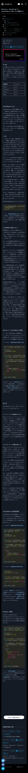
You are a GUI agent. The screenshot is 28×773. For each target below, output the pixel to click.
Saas (12, 731)
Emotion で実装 (7, 34)
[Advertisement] (14, 699)
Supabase (7, 733)
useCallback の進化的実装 (10, 32)
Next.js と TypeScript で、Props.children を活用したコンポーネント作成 (13, 758)
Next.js (7, 46)
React (22, 46)
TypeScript (14, 46)
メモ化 (7, 20)
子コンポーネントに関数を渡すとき (14, 30)
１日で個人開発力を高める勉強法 (11, 736)
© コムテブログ (8, 766)
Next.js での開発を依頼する (14, 717)
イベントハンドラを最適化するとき (14, 28)
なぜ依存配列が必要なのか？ (12, 22)
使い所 (5, 26)
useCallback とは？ (9, 18)
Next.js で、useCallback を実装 (11, 24)
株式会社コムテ (20, 766)
